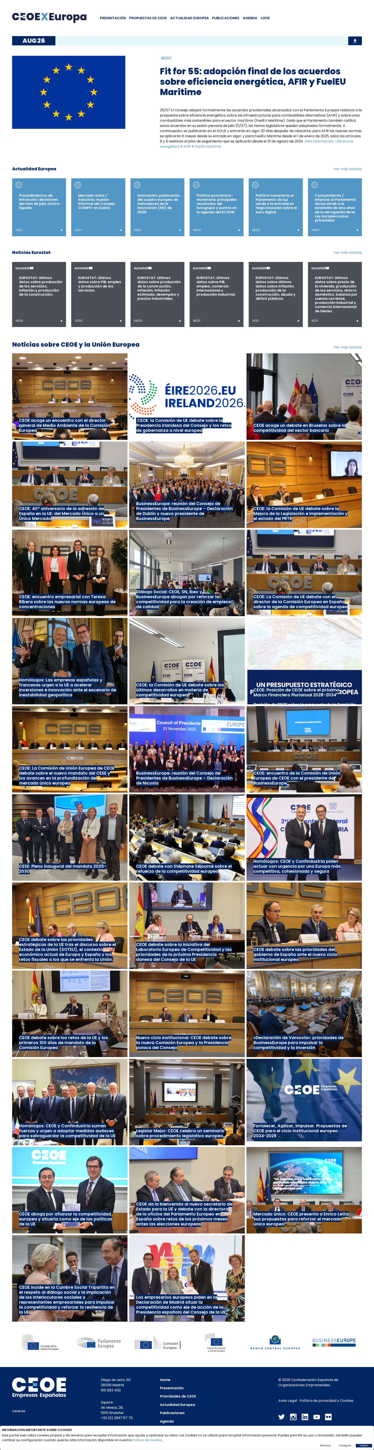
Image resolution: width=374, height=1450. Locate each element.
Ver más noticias (348, 168)
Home (165, 1379)
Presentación (113, 18)
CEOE (265, 18)
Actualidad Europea (177, 1404)
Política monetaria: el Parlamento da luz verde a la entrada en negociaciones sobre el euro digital (276, 204)
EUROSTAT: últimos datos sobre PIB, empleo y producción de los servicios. (99, 284)
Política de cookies (147, 1440)
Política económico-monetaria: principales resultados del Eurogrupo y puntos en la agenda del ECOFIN (217, 204)
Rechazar (325, 1445)
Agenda (250, 18)
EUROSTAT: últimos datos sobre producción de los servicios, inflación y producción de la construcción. (40, 286)
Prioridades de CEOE (178, 1396)
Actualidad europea (189, 18)
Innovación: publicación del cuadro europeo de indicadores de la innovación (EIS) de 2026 (158, 204)
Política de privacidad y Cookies (326, 1400)
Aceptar (363, 1445)
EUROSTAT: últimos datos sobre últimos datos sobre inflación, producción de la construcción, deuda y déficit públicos (275, 288)
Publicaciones (225, 18)
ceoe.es (18, 1411)
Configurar (345, 1445)
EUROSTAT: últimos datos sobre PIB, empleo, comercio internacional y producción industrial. (216, 286)
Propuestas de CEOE (148, 18)
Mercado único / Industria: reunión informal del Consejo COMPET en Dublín (96, 202)
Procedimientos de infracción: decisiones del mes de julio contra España (39, 202)
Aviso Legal (287, 1400)
